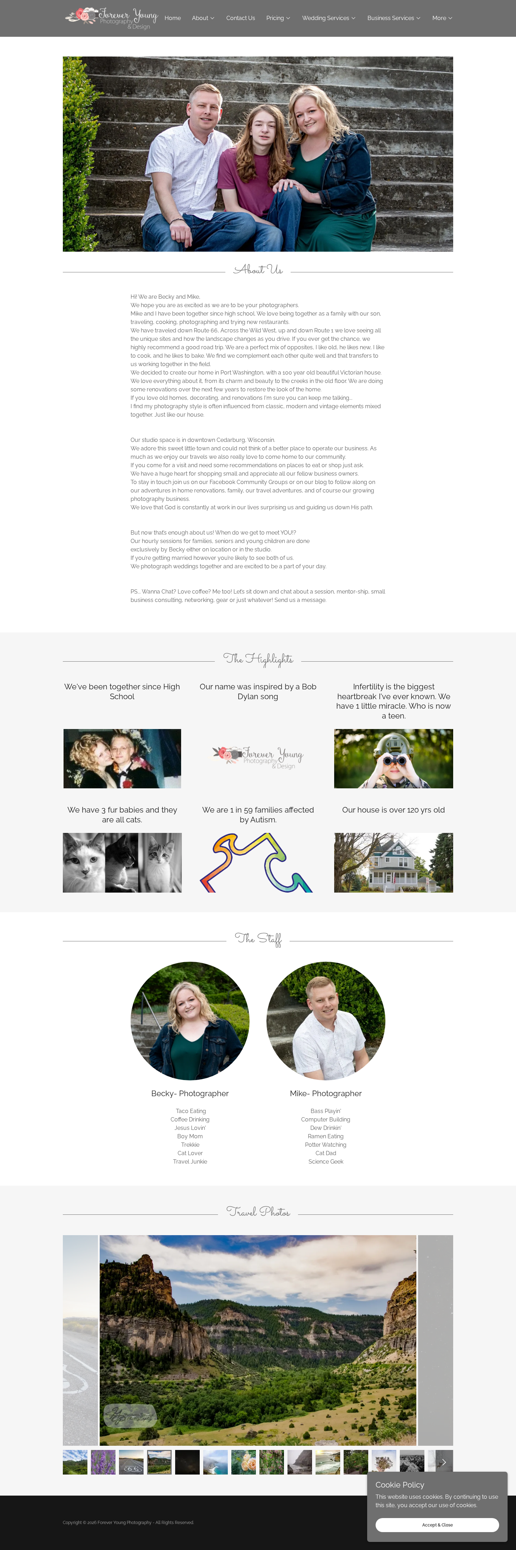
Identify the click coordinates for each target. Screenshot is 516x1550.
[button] (203, 18)
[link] (111, 17)
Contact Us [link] (240, 18)
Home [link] (173, 18)
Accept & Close (437, 1524)
